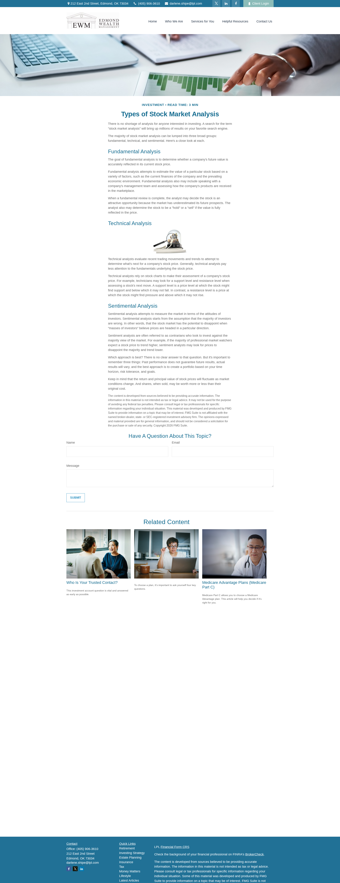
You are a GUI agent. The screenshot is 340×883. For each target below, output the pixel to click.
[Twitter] (216, 3)
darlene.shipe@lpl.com (186, 3)
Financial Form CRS (175, 847)
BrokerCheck (254, 854)
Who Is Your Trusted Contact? (92, 582)
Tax (121, 867)
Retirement (127, 848)
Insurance (126, 862)
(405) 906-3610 (149, 3)
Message (72, 465)
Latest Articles (129, 880)
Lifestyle (125, 876)
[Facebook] (236, 3)
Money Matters (129, 871)
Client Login (260, 3)
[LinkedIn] (226, 3)
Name (70, 442)
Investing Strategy (132, 853)
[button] (152, 21)
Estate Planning (130, 857)
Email (176, 442)
